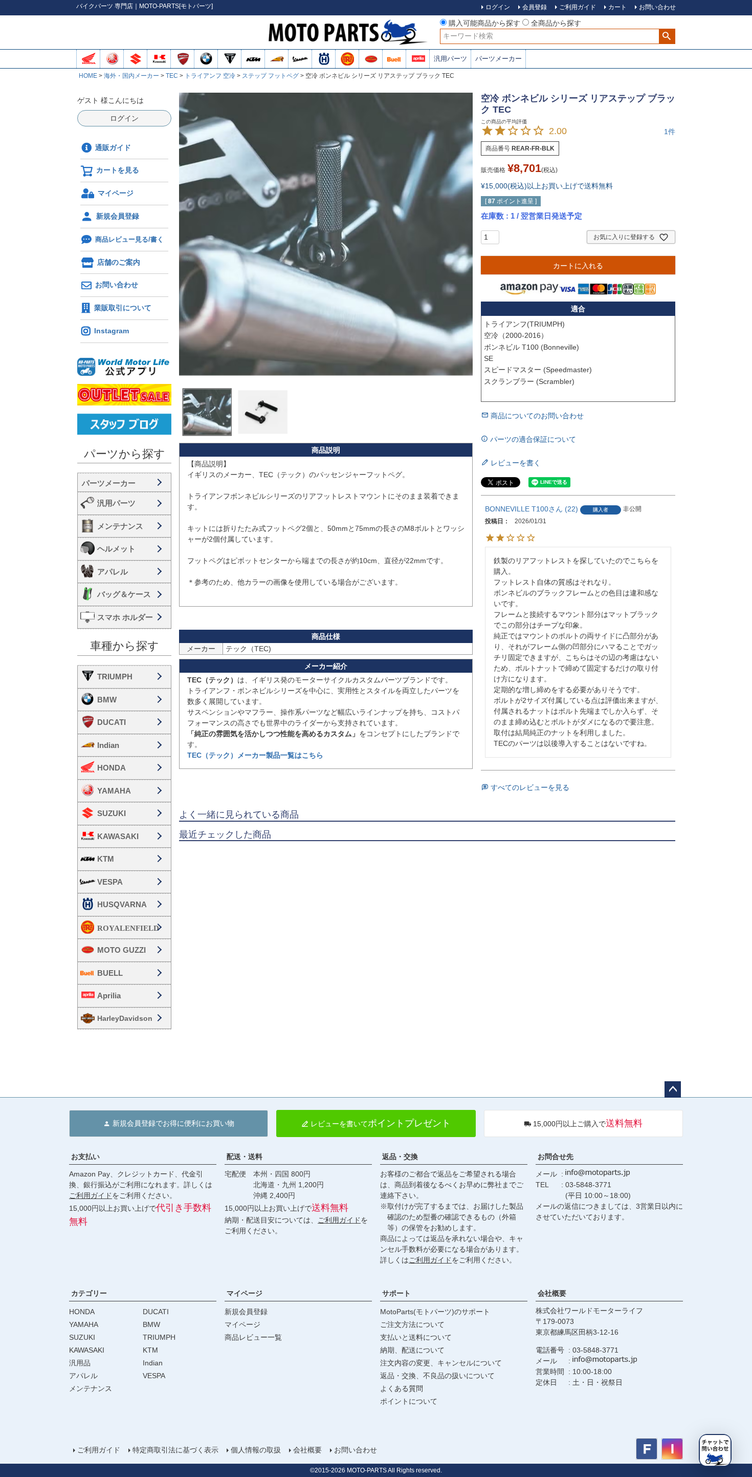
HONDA (111, 767)
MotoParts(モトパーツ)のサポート (435, 1312)
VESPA (110, 881)
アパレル (112, 571)
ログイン (124, 118)
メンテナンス (120, 526)
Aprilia (109, 995)
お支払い (85, 1156)
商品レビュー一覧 (253, 1337)
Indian (108, 745)
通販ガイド (113, 147)
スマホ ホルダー (125, 617)
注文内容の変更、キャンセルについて (441, 1363)
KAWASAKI (118, 836)
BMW (107, 699)
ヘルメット (116, 548)
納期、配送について (412, 1350)
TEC (172, 75)
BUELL (110, 973)
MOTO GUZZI (121, 950)
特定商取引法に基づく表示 (175, 1450)
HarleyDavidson (124, 1018)
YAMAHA (114, 790)
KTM (105, 858)
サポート (396, 1293)
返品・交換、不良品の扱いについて (437, 1376)
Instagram (111, 331)
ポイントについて (408, 1401)
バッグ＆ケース (124, 594)
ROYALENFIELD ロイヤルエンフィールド (132, 928)
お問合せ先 (555, 1156)
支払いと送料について (416, 1337)
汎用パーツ (450, 58)
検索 (667, 36)
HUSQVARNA (122, 904)
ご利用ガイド (90, 1195)
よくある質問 (401, 1388)
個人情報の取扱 (256, 1450)
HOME (88, 75)
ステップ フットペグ (270, 75)
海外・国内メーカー (131, 75)
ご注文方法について (412, 1324)
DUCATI (111, 722)
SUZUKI (111, 813)
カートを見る (117, 170)
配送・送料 (244, 1156)
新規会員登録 (117, 216)
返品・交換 (400, 1156)
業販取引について (122, 308)
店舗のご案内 (118, 262)
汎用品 (80, 1363)
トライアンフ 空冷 (210, 75)
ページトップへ (673, 1089)
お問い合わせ (116, 285)
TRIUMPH (114, 676)
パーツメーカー (498, 58)
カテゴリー (89, 1293)
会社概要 (552, 1293)
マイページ (116, 193)
